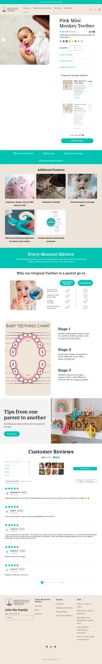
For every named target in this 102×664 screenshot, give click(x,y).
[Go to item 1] (42, 465)
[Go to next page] (63, 582)
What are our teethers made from (85, 612)
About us (38, 606)
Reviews (38, 614)
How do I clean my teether (84, 605)
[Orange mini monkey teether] (69, 41)
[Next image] (46, 40)
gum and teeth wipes (70, 338)
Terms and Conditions (64, 615)
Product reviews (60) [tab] (12, 481)
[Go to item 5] (42, 472)
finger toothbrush (66, 359)
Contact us (60, 604)
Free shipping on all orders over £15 (51, 2)
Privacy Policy (61, 612)
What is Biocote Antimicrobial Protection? (83, 630)
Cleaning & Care (66, 61)
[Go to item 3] (55, 465)
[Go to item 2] (48, 465)
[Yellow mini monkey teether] (72, 41)
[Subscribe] (32, 617)
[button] (90, 10)
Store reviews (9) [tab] (25, 481)
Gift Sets (57, 8)
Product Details (65, 55)
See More (77, 97)
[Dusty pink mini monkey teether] (78, 41)
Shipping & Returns (67, 67)
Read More (12, 434)
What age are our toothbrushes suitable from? (85, 620)
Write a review (85, 468)
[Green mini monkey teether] (75, 41)
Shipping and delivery (64, 608)
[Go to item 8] (61, 472)
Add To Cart (77, 141)
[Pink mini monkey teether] (66, 41)
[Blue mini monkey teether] (63, 41)
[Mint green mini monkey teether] (81, 41)
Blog (37, 610)
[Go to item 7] (55, 472)
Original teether (80, 380)
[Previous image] (3, 40)
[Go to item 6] (48, 472)
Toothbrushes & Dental (41, 8)
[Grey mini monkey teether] (60, 41)
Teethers (26, 8)
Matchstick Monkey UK (53, 659)
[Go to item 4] (61, 465)
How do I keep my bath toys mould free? (85, 638)
